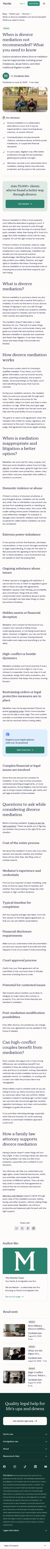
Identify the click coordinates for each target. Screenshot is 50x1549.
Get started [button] (33, 3)
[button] (25, 204)
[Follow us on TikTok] (25, 1466)
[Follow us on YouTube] (45, 1466)
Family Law (14, 14)
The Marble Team (21, 76)
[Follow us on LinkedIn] (35, 1466)
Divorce (25, 14)
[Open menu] (44, 3)
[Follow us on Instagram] (14, 1466)
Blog (5, 14)
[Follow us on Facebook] (4, 1466)
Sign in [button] (22, 3)
